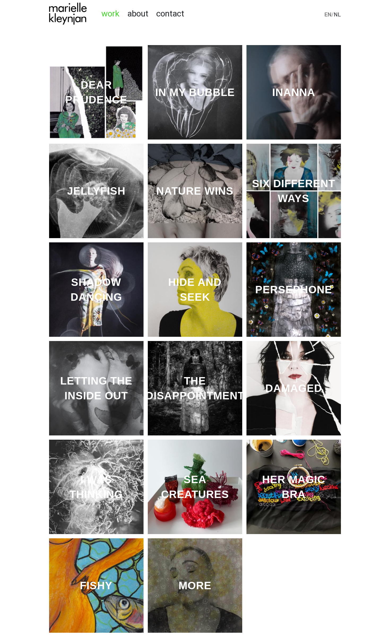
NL (337, 14)
